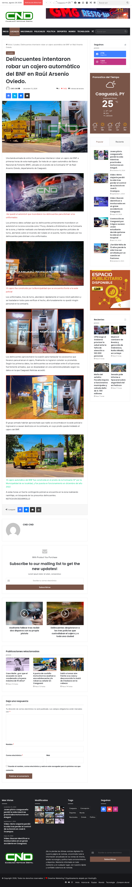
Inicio (6, 31)
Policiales (39, 31)
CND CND (14, 89)
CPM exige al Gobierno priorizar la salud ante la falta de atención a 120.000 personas (100, 346)
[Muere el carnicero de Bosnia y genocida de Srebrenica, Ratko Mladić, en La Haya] (118, 330)
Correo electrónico (14, 755)
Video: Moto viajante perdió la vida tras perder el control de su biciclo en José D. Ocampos (118, 182)
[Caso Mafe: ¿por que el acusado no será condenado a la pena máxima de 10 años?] (17, 664)
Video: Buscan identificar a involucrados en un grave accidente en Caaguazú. (117, 205)
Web (48, 755)
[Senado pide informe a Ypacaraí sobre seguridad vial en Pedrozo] (118, 367)
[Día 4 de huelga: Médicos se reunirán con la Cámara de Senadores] (59, 814)
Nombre (10, 744)
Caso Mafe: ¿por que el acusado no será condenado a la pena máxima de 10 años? (17, 677)
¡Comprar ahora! (123, 882)
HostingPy (92, 878)
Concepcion (84, 808)
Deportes (62, 31)
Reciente (120, 142)
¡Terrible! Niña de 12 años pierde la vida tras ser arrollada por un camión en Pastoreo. (118, 251)
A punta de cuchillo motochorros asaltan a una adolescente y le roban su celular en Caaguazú (44, 678)
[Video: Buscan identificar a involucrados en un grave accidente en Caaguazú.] (101, 201)
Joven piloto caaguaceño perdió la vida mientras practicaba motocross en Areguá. (116, 159)
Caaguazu (73, 808)
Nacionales (26, 31)
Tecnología (83, 31)
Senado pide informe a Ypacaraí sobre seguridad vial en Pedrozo (118, 380)
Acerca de (85, 882)
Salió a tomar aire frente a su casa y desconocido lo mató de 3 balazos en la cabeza (70, 678)
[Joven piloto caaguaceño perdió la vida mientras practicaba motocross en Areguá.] (101, 155)
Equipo (94, 882)
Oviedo (83, 817)
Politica (51, 31)
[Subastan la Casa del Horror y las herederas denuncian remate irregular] (49, 821)
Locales (14, 31)
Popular (99, 142)
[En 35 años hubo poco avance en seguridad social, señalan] (39, 821)
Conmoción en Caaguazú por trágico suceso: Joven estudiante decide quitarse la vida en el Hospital (117, 228)
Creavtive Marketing (56, 878)
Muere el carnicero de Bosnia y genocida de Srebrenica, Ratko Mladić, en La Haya (117, 345)
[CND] (19, 16)
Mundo (72, 31)
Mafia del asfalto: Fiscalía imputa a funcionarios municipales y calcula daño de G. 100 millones (101, 384)
